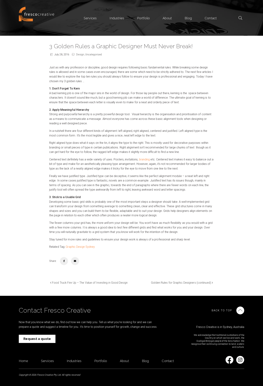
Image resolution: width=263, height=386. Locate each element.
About (167, 18)
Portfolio (143, 18)
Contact (211, 18)
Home (23, 361)
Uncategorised (93, 54)
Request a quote (37, 339)
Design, (80, 54)
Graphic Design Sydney (80, 246)
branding (144, 159)
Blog (188, 18)
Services (90, 18)
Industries (116, 18)
